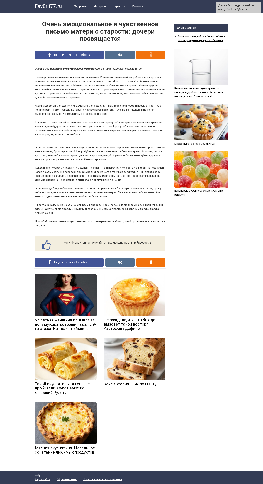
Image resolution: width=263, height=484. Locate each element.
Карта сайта (42, 479)
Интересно (100, 6)
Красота (120, 6)
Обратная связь (67, 479)
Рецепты (137, 6)
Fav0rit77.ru (48, 6)
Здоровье (80, 6)
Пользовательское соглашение (102, 479)
